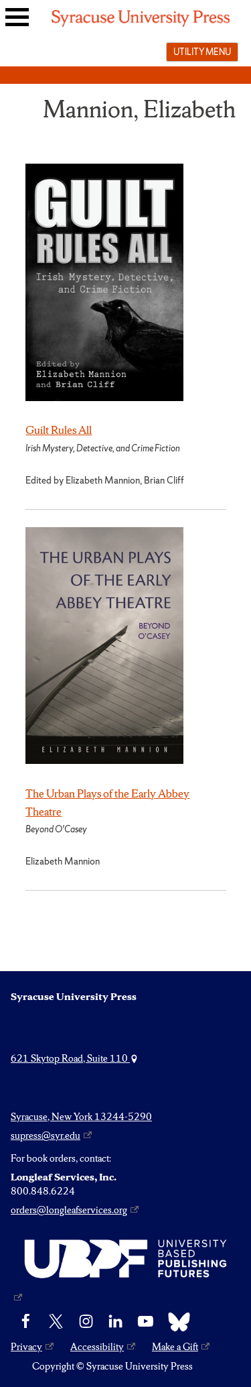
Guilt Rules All (58, 430)
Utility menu (202, 52)
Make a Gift (175, 1347)
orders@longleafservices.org (69, 1210)
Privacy (26, 1347)
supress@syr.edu (45, 1135)
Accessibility (97, 1347)
